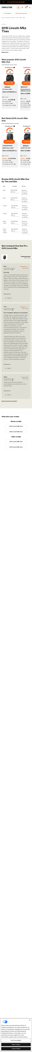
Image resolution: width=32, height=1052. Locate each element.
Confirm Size (9, 83)
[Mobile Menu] (29, 7)
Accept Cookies (16, 1048)
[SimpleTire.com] (8, 7)
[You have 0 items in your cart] (25, 7)
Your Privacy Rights (16, 1040)
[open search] (18, 7)
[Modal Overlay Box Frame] (16, 2)
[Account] (22, 7)
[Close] (30, 1020)
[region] (16, 1034)
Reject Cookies (16, 1044)
